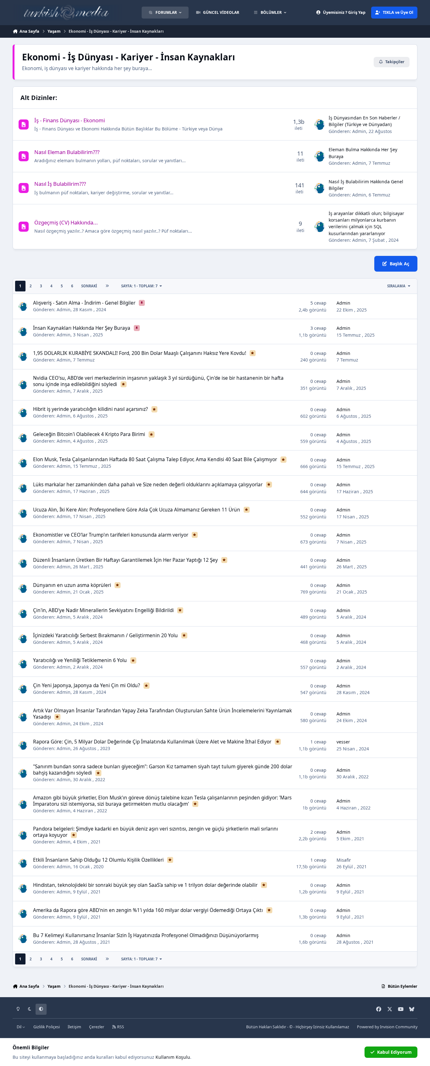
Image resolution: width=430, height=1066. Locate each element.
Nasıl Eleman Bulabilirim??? (66, 152)
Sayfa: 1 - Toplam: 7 (139, 286)
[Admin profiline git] (319, 124)
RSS (120, 1027)
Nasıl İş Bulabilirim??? (60, 183)
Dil (19, 1027)
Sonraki (89, 286)
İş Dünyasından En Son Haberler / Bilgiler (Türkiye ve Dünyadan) (364, 121)
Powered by (387, 1027)
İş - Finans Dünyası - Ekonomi (69, 120)
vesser (343, 742)
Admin (359, 131)
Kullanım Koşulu (173, 1057)
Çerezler (96, 1027)
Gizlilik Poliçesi (46, 1027)
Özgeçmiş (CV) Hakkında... (66, 222)
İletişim (74, 1027)
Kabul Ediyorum (394, 1052)
